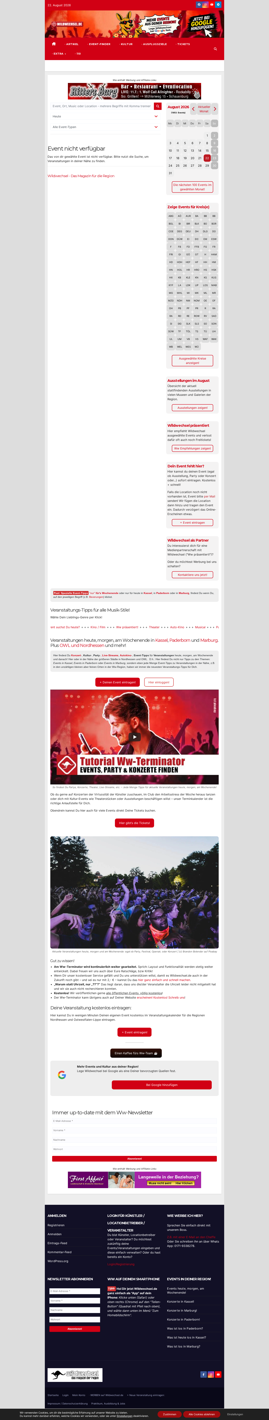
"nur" (103, 593)
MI (188, 292)
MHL (179, 292)
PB (179, 308)
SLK (188, 323)
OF (214, 300)
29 (207, 165)
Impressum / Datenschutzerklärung (68, 1403)
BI (180, 223)
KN (196, 277)
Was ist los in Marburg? (183, 1346)
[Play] (134, 737)
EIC (197, 239)
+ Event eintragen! (134, 1032)
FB (179, 246)
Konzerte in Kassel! (180, 1301)
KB (179, 277)
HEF (188, 262)
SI (171, 323)
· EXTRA (58, 53)
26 (185, 165)
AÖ (179, 215)
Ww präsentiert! (97, 627)
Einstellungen (124, 1415)
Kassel (148, 593)
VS (196, 339)
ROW (196, 315)
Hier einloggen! (158, 682)
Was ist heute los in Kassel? (186, 1337)
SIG (180, 323)
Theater (124, 627)
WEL (179, 346)
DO (214, 231)
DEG (179, 231)
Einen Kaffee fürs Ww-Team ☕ (136, 1053)
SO (205, 323)
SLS (197, 323)
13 (192, 150)
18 (177, 158)
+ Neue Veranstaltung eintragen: (146, 1395)
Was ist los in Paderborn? (185, 1328)
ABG (171, 215)
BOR (214, 223)
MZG (171, 300)
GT (196, 254)
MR (214, 292)
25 (178, 165)
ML (205, 292)
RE (188, 315)
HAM (214, 254)
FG (205, 246)
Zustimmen (169, 1414)
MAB (214, 285)
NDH (179, 300)
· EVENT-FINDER (99, 44)
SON (213, 323)
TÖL (188, 331)
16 (214, 150)
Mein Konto (78, 1395)
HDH (179, 262)
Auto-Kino (147, 627)
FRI (171, 254)
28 (200, 165)
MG (171, 292)
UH (214, 331)
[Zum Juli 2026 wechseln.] (193, 109)
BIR (188, 223)
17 (170, 158)
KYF (171, 285)
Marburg (184, 593)
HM (214, 262)
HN (171, 269)
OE (205, 300)
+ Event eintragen (192, 522)
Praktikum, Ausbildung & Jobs (108, 1403)
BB (205, 215)
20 (192, 158)
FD (188, 246)
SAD (214, 315)
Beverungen (96, 596)
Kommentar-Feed (60, 1252)
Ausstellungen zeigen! (193, 408)
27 (192, 165)
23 (214, 158)
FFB (197, 246)
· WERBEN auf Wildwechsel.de (106, 1395)
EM (205, 239)
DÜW (179, 239)
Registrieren (56, 1225)
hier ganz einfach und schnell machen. (164, 980)
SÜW (171, 331)
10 (170, 150)
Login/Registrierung (120, 1264)
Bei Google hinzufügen (162, 1085)
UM (180, 339)
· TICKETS (182, 44)
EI (188, 239)
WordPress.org (58, 1261)
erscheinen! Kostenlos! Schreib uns (160, 997)
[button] (215, 49)
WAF (205, 339)
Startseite (53, 1395)
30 (214, 165)
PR (196, 308)
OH (171, 308)
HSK (214, 269)
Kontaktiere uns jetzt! (192, 575)
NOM (197, 300)
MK (197, 292)
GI (179, 254)
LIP (196, 285)
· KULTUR (125, 44)
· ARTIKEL (71, 44)
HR (188, 269)
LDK (188, 285)
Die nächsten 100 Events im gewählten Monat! (192, 187)
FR (213, 246)
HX (171, 277)
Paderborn (162, 593)
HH (205, 262)
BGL (171, 223)
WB (171, 346)
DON (171, 239)
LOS (205, 285)
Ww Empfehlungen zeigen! (192, 448)
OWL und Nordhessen (82, 645)
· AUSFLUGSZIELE (154, 44)
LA (179, 285)
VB (188, 339)
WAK (213, 339)
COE (171, 231)
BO (205, 223)
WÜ (197, 346)
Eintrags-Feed (57, 1243)
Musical (170, 627)
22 (207, 158)
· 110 (77, 53)
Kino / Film (68, 627)
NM (188, 300)
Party (190, 627)
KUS (214, 277)
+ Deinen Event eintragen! (118, 682)
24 (170, 165)
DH (197, 231)
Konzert (209, 627)
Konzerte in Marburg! (182, 1310)
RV (205, 315)
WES (188, 346)
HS (205, 269)
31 (170, 173)
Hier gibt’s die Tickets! (134, 823)
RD (179, 315)
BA (196, 215)
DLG (205, 231)
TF (179, 331)
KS (205, 277)
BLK (197, 223)
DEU (188, 231)
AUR (188, 215)
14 (199, 150)
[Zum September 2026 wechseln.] (214, 109)
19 (185, 158)
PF (188, 308)
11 (177, 150)
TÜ (205, 331)
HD (171, 262)
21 (199, 158)
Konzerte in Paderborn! (183, 1319)
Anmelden (55, 1234)
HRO (196, 269)
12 (185, 150)
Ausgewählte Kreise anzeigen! (192, 361)
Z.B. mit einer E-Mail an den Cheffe (191, 1237)
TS (196, 331)
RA (214, 308)
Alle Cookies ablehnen (202, 1414)
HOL (179, 269)
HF (196, 262)
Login (65, 1395)
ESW (213, 239)
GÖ (188, 254)
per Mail (209, 496)
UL (171, 339)
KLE (188, 277)
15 (207, 150)
